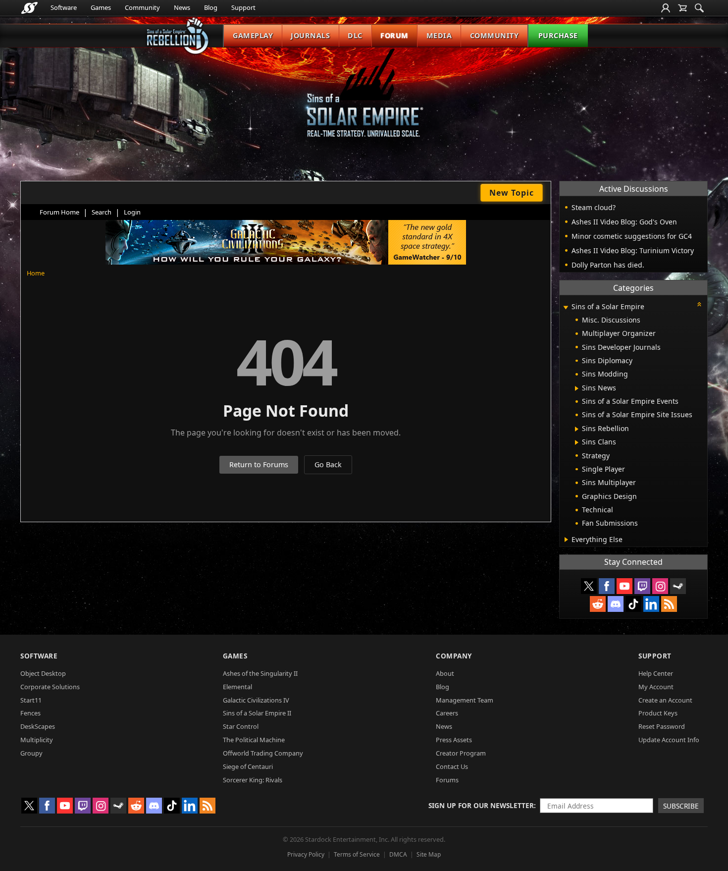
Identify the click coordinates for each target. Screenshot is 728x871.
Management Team (464, 700)
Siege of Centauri (248, 766)
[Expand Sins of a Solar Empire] (565, 307)
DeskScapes (37, 726)
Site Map (428, 854)
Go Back (328, 464)
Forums (447, 779)
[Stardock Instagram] (660, 586)
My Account (656, 686)
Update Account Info (668, 739)
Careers (447, 712)
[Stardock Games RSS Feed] (669, 604)
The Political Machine (254, 739)
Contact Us (452, 766)
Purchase (558, 35)
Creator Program (461, 753)
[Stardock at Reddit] (598, 604)
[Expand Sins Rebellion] (576, 429)
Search (101, 212)
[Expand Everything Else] (566, 539)
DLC (355, 35)
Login (132, 212)
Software (64, 7)
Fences (30, 712)
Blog (210, 7)
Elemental (237, 686)
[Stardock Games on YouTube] (624, 586)
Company (454, 655)
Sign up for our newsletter (481, 805)
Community (142, 7)
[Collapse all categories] (699, 304)
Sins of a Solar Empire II (257, 712)
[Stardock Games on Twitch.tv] (642, 586)
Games (101, 7)
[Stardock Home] (29, 8)
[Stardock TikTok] (633, 604)
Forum (394, 35)
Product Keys (657, 712)
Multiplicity (36, 739)
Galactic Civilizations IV (256, 700)
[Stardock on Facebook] (607, 586)
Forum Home (59, 212)
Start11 (31, 700)
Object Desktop (43, 673)
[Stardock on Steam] (678, 586)
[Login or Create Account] (665, 7)
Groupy (31, 753)
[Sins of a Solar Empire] (364, 101)
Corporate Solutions (50, 686)
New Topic (511, 192)
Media (439, 35)
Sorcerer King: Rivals (252, 779)
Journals (310, 35)
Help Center (655, 673)
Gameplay (253, 35)
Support (243, 7)
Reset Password (661, 726)
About (445, 673)
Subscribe (681, 806)
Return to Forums (258, 464)
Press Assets (454, 739)
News (182, 7)
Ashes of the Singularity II (260, 673)
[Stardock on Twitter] (589, 586)
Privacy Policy (305, 854)
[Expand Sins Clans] (576, 442)
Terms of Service (357, 854)
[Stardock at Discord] (615, 604)
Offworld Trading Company (263, 753)
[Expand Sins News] (576, 388)
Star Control (241, 726)
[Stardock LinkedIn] (651, 604)
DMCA (398, 854)
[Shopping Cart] (682, 7)
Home (36, 273)
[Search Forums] (699, 7)
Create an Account (665, 700)
